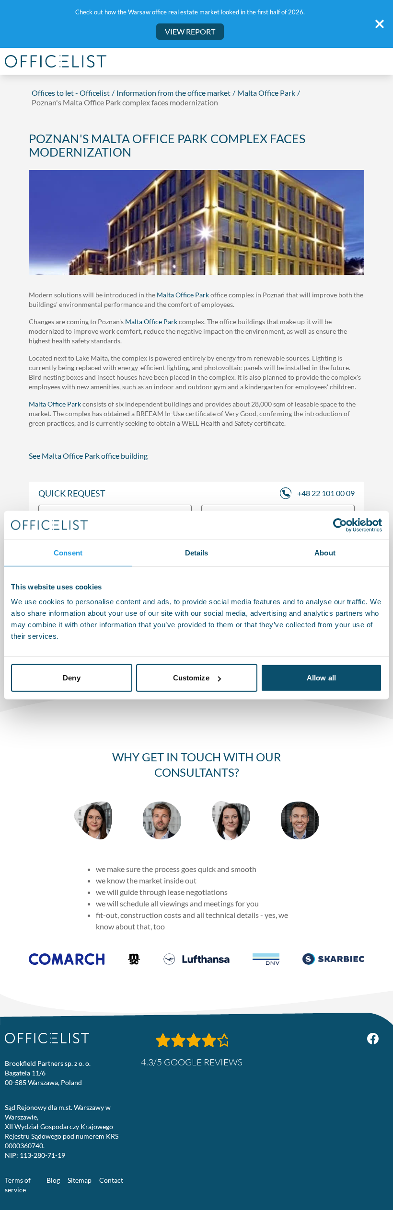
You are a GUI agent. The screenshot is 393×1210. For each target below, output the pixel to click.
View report (190, 31)
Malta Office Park (266, 92)
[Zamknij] (379, 24)
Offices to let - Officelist (71, 92)
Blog (53, 1180)
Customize (191, 678)
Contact (111, 1180)
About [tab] (324, 552)
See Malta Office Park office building (88, 455)
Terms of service (18, 1185)
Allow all (321, 678)
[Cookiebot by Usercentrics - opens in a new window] (340, 525)
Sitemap (80, 1180)
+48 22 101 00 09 (326, 493)
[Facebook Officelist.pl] (373, 1038)
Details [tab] (196, 552)
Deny (71, 678)
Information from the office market (173, 92)
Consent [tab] (68, 552)
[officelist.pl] (47, 1038)
